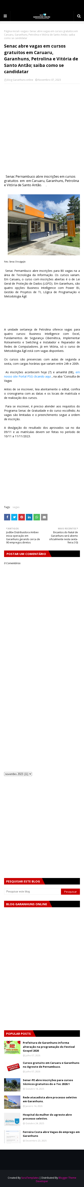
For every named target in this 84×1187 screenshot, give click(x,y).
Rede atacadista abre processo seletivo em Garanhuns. (50, 1099)
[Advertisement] (42, 130)
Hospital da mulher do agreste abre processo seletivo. (47, 1117)
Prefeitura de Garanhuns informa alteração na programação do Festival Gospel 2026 (49, 1046)
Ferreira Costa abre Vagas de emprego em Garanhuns (51, 1134)
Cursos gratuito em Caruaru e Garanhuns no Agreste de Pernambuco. (51, 1065)
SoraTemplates (30, 1177)
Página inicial (11, 31)
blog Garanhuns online (20, 80)
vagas (24, 31)
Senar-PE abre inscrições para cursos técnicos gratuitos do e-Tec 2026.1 (48, 1082)
